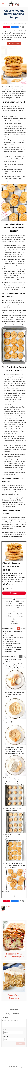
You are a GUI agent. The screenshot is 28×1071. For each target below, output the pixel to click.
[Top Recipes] (14, 3)
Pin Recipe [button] (15, 593)
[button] (3, 584)
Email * (5, 1036)
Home (3, 23)
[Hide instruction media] (24, 656)
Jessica (9, 906)
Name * (5, 1030)
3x (24, 628)
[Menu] (3, 3)
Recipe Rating (5, 1014)
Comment (4, 1017)
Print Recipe (8, 588)
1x (18, 628)
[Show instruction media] (20, 656)
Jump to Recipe (14, 43)
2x (21, 628)
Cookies (7, 23)
